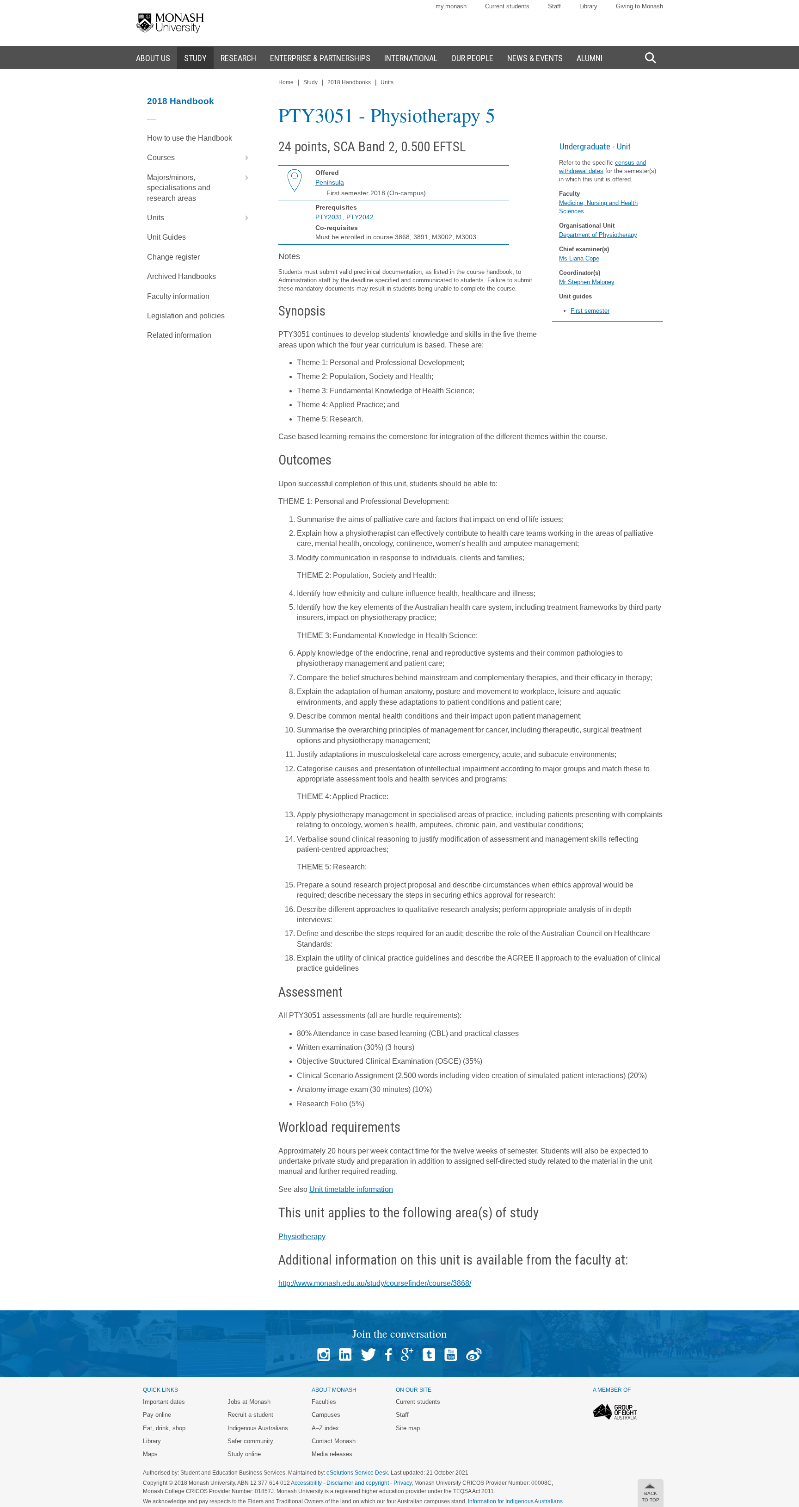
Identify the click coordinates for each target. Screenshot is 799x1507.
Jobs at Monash (248, 1401)
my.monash (451, 6)
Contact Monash (334, 1441)
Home (286, 82)
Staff (554, 6)
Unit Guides (166, 237)
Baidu (474, 1354)
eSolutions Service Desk (357, 1473)
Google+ (407, 1354)
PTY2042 (360, 217)
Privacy (402, 1483)
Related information (179, 335)
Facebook (388, 1354)
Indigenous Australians (257, 1428)
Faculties (324, 1401)
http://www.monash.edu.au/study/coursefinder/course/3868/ (374, 1283)
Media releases (332, 1454)
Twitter (368, 1354)
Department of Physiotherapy (598, 234)
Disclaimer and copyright (357, 1483)
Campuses (326, 1414)
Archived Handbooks (181, 276)
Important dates (164, 1401)
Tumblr (429, 1354)
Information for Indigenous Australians (515, 1501)
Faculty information (178, 296)
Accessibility (306, 1483)
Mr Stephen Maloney (587, 282)
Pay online (157, 1414)
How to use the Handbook (189, 138)
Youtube (450, 1354)
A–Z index (325, 1428)
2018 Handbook (180, 101)
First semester (590, 310)
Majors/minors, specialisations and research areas (178, 188)
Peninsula (329, 182)
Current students (507, 6)
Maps (150, 1454)
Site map (408, 1428)
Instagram (323, 1354)
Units (155, 218)
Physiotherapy (302, 1236)
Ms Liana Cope (579, 258)
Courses (161, 157)
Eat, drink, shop (164, 1428)
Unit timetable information (351, 1189)
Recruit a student (250, 1414)
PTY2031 (329, 217)
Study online (244, 1454)
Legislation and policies (186, 316)
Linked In (345, 1354)
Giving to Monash (639, 6)
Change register (173, 257)
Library (588, 6)
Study (310, 82)
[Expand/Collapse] (243, 157)
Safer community (250, 1441)
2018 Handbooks (349, 82)
